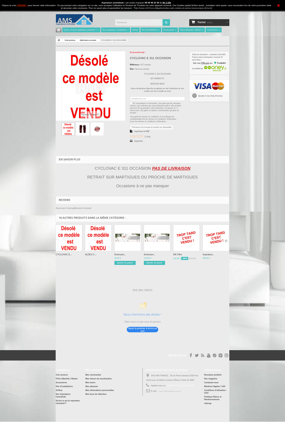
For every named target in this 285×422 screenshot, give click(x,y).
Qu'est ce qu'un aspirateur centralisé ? (80, 30)
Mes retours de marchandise (98, 378)
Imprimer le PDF (141, 131)
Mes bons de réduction (95, 394)
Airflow (135, 30)
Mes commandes (93, 375)
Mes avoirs (90, 382)
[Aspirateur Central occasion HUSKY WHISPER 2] (216, 238)
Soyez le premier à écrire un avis (142, 329)
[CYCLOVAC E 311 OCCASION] (68, 129)
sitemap (207, 403)
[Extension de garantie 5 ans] (157, 238)
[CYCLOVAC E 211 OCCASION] (69, 238)
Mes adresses (91, 386)
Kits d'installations (149, 30)
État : (132, 69)
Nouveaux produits (212, 375)
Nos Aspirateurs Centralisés (114, 30)
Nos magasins (210, 378)
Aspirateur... (208, 254)
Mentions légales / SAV (214, 386)
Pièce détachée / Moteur (190, 30)
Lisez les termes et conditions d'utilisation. (148, 121)
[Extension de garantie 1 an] (127, 238)
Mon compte (93, 370)
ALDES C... (90, 254)
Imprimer (138, 141)
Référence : (135, 65)
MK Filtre (177, 254)
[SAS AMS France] (83, 19)
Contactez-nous (211, 382)
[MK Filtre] (186, 238)
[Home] (59, 29)
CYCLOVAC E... (64, 254)
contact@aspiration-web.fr (169, 391)
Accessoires (168, 30)
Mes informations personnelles (99, 390)
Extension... (120, 254)
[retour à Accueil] (59, 40)
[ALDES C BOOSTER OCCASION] (98, 238)
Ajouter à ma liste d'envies (210, 96)
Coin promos (212, 30)
